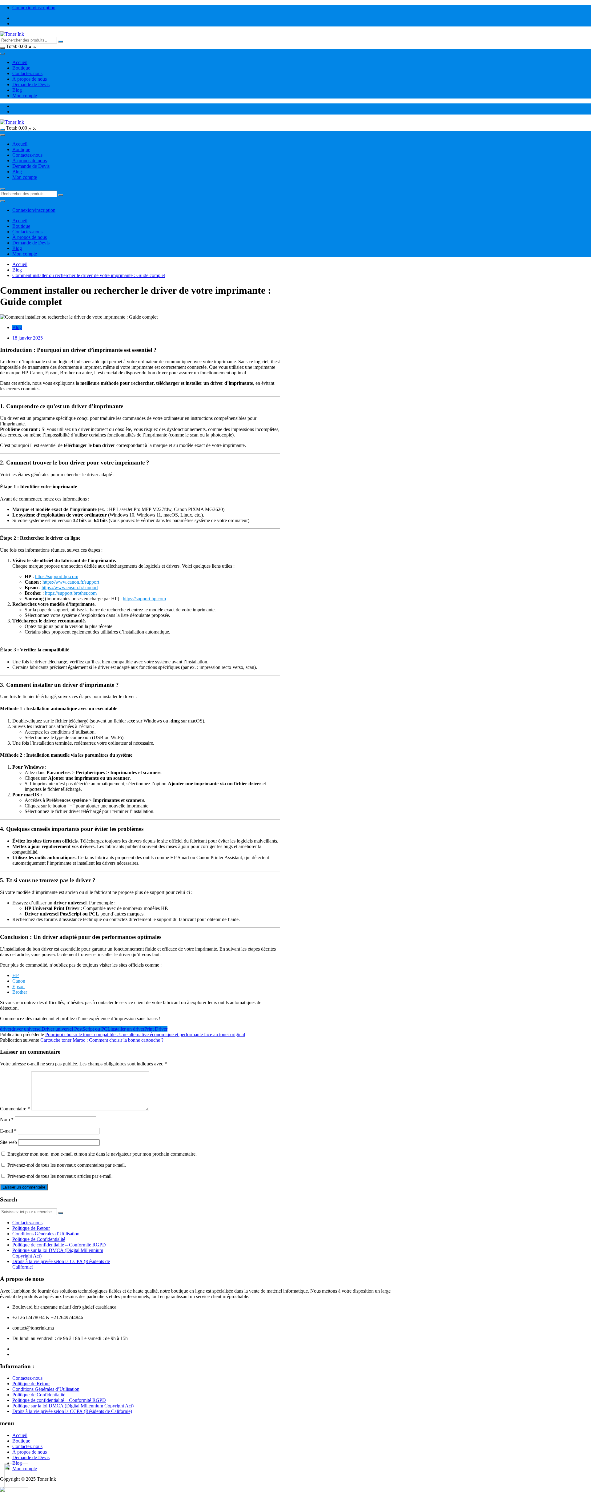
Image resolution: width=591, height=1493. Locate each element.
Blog (17, 90)
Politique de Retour (31, 1228)
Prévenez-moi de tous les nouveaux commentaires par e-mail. (66, 1165)
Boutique (21, 67)
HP (15, 975)
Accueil (19, 62)
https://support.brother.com (71, 593)
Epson (18, 986)
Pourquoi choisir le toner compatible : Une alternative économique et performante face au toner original (145, 1034)
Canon (18, 981)
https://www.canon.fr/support (70, 582)
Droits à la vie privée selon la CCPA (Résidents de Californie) (72, 1411)
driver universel (26, 1029)
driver (5, 1029)
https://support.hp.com (56, 576)
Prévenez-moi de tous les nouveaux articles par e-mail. (60, 1176)
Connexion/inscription (33, 7)
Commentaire (15, 1108)
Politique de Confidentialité (38, 1239)
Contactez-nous (27, 73)
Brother (19, 992)
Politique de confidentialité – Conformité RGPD (59, 1244)
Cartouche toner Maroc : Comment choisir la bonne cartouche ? (101, 1040)
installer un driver (127, 1029)
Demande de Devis (31, 84)
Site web (8, 1142)
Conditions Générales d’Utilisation (45, 1233)
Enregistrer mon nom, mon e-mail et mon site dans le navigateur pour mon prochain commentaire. (102, 1154)
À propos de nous (29, 79)
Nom (7, 1119)
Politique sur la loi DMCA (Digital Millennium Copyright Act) (73, 1405)
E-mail (8, 1130)
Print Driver (155, 1029)
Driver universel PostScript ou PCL (76, 1029)
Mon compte (24, 95)
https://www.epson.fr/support (70, 587)
